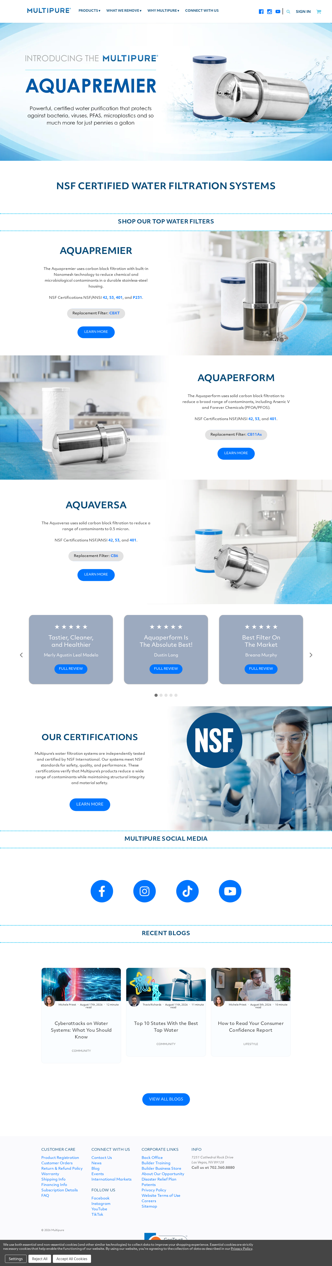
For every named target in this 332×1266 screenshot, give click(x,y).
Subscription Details (59, 1190)
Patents (149, 1185)
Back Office (152, 1158)
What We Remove (123, 10)
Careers (149, 1201)
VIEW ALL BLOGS (166, 1099)
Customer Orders (56, 1163)
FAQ (45, 1196)
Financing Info (54, 1185)
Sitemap (149, 1206)
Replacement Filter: (96, 313)
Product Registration (60, 1158)
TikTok (97, 1215)
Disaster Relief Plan (159, 1179)
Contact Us (101, 1158)
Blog (95, 1169)
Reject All (39, 1258)
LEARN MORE (96, 332)
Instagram (100, 1204)
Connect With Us (202, 10)
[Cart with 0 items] (318, 12)
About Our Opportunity (163, 1174)
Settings (16, 1258)
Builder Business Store (161, 1169)
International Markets (111, 1179)
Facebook (100, 1198)
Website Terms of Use (161, 1196)
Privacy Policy (154, 1190)
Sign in (303, 12)
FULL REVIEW (71, 669)
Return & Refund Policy (62, 1169)
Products (89, 10)
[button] (22, 655)
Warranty (50, 1174)
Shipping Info (53, 1179)
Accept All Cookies (71, 1258)
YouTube (99, 1209)
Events (97, 1174)
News (96, 1163)
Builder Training (156, 1163)
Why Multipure (163, 10)
